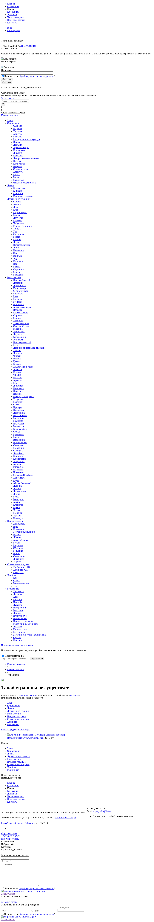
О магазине (13, 6)
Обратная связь (9, 833)
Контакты (12, 22)
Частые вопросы (15, 17)
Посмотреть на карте (65, 817)
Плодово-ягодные (16, 716)
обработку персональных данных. (36, 76)
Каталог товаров (9, 115)
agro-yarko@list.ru (102, 811)
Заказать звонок (28, 46)
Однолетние (13, 705)
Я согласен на (29, 76)
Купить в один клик (34, 891)
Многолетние (14, 713)
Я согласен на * (29, 888)
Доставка (12, 14)
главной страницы (27, 695)
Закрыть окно (8, 98)
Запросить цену (28, 916)
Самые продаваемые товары (15, 729)
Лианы (10, 708)
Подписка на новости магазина (17, 645)
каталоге (74, 695)
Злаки (10, 703)
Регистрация (13, 30)
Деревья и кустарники (18, 711)
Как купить (13, 12)
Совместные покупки (18, 719)
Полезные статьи (16, 20)
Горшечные (13, 724)
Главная (11, 3)
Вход (9, 27)
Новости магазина (14, 655)
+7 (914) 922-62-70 (10, 836)
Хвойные (12, 721)
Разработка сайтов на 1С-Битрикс (18, 823)
